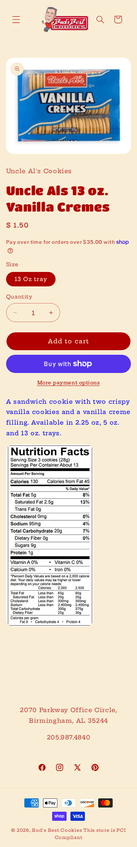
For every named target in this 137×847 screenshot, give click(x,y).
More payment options (68, 383)
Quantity (19, 297)
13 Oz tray (31, 279)
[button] (16, 19)
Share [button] (24, 650)
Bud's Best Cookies (57, 830)
